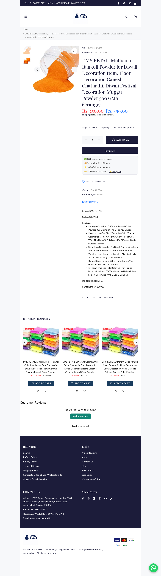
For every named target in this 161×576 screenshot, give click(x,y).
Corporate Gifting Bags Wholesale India (42, 474)
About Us (87, 457)
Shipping (86, 114)
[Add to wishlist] (45, 391)
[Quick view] (37, 391)
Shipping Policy (30, 470)
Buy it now (110, 150)
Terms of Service (31, 466)
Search (26, 452)
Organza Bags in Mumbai (35, 479)
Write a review (80, 416)
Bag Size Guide (89, 127)
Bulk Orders (88, 470)
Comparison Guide (91, 479)
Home (100, 194)
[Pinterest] (100, 498)
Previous (37, 70)
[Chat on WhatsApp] (153, 567)
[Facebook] (119, 3)
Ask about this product (124, 127)
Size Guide (87, 474)
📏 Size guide (115, 171)
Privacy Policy (29, 461)
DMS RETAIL (97, 190)
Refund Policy (30, 457)
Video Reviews (89, 452)
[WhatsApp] (134, 3)
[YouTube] (105, 498)
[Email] (124, 3)
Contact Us (87, 461)
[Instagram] (130, 3)
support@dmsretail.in (40, 518)
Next (74, 70)
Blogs (85, 466)
